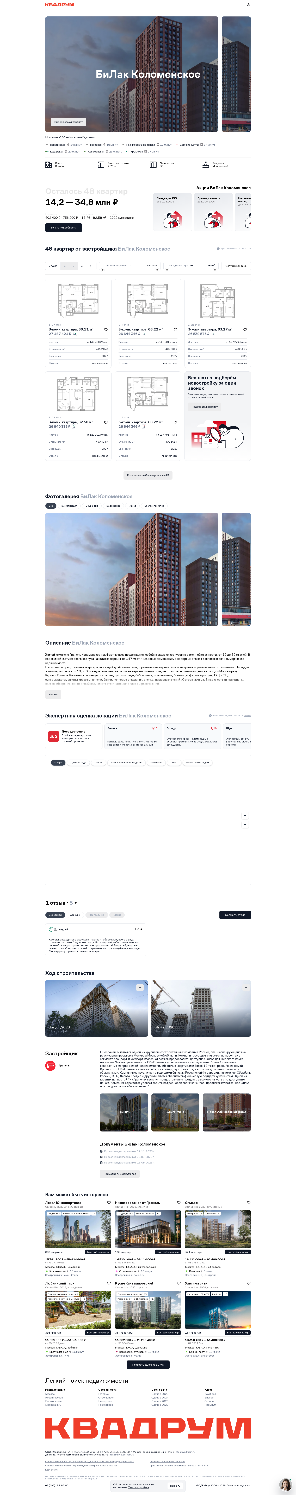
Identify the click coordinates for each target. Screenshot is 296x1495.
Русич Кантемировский (134, 1283)
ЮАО (62, 137)
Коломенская (96, 151)
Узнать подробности (63, 227)
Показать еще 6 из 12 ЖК (148, 1364)
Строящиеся (106, 1397)
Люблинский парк (59, 1283)
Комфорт (210, 1393)
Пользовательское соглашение (167, 1461)
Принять (175, 1485)
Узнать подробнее (138, 1487)
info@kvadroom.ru (185, 1452)
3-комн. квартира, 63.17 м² (210, 329)
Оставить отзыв (235, 914)
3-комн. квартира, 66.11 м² (71, 329)
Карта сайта (52, 1469)
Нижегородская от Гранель (137, 1203)
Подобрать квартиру (205, 406)
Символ (191, 1203)
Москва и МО (53, 1404)
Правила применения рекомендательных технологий (179, 1465)
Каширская (56, 151)
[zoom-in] (245, 815)
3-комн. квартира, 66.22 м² (141, 329)
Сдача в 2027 (159, 1397)
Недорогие (105, 1401)
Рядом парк (105, 1404)
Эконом (209, 1401)
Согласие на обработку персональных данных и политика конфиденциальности (89, 1461)
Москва (50, 137)
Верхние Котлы (189, 144)
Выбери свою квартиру (68, 121)
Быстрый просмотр (98, 1252)
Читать (53, 694)
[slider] (103, 270)
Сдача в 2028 (159, 1401)
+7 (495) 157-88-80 (57, 1485)
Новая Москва (54, 1397)
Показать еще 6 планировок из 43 (148, 475)
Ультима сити (196, 1283)
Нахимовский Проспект (140, 144)
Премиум (210, 1404)
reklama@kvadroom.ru (122, 1454)
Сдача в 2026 (159, 1393)
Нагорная (96, 144)
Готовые (103, 1393)
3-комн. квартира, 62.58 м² (71, 422)
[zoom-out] (245, 824)
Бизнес (209, 1397)
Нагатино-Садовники (82, 137)
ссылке (247, 715)
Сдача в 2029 (159, 1404)
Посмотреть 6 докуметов (120, 1173)
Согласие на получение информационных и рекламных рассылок (81, 1465)
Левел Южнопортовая (63, 1203)
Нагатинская (57, 144)
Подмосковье (53, 1401)
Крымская (137, 151)
